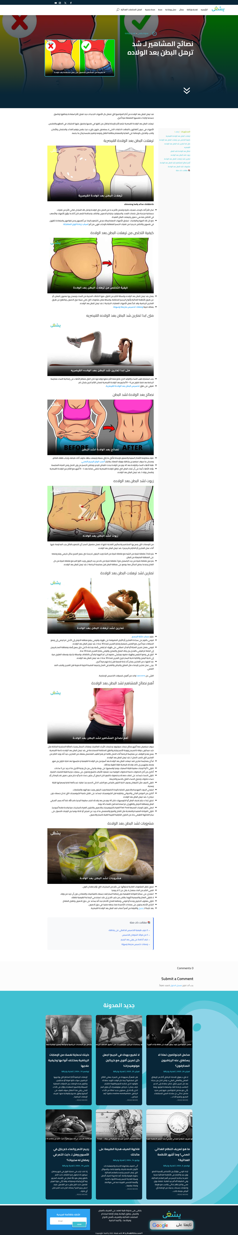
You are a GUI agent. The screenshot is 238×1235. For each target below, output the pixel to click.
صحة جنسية (150, 10)
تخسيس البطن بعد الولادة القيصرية (123, 386)
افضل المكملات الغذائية (131, 10)
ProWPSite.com (134, 1233)
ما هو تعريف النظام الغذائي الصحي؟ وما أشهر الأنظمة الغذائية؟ (172, 1154)
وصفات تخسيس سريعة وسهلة (128, 307)
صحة (160, 10)
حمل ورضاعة (170, 10)
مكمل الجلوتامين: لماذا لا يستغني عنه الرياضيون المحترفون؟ (174, 1060)
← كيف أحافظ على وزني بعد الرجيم (135, 940)
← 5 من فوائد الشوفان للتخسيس (136, 935)
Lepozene (140, 676)
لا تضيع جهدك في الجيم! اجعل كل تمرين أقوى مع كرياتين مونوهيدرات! (121, 1060)
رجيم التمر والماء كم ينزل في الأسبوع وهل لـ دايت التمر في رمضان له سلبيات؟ (71, 1154)
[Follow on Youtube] (56, 3)
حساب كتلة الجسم (140, 637)
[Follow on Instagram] (60, 3)
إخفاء (177, 131)
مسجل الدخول (176, 985)
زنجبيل (141, 908)
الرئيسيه (204, 10)
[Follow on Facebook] (71, 3)
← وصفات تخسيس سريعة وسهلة (135, 944)
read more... (182, 1100)
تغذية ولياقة (192, 10)
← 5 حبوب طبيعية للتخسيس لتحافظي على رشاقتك (129, 930)
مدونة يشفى (142, 33)
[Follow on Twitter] (65, 3)
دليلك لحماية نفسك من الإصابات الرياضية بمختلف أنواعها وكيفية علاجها (68, 1060)
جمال (181, 10)
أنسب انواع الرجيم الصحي (93, 462)
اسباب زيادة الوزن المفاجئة (75, 224)
